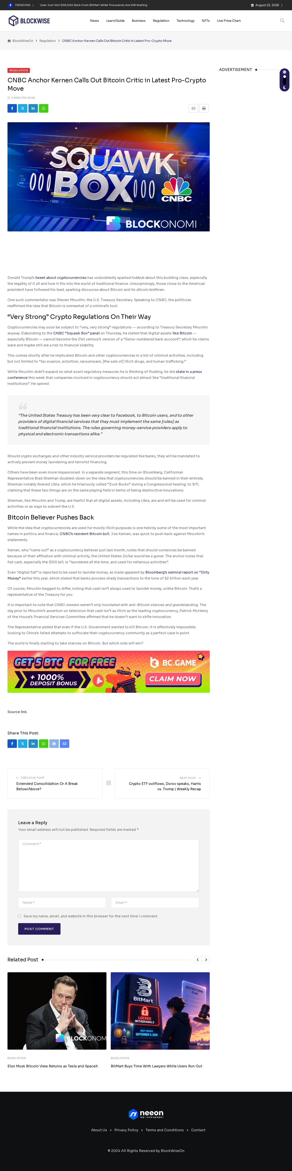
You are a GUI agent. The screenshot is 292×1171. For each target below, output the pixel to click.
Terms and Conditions (165, 1130)
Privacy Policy (126, 1130)
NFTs (206, 21)
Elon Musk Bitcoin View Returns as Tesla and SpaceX (52, 1066)
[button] (198, 960)
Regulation (161, 21)
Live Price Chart (229, 21)
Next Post (188, 778)
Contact (198, 1130)
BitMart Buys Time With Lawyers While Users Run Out (156, 1066)
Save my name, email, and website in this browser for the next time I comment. (91, 916)
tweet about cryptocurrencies (61, 277)
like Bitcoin (182, 333)
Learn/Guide (115, 21)
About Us (99, 1130)
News (94, 21)
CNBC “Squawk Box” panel (76, 333)
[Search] (282, 20)
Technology (186, 21)
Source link (17, 712)
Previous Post (33, 777)
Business (139, 21)
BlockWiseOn (172, 1151)
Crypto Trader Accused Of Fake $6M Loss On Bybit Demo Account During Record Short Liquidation (110, 5)
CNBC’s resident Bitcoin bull (84, 534)
